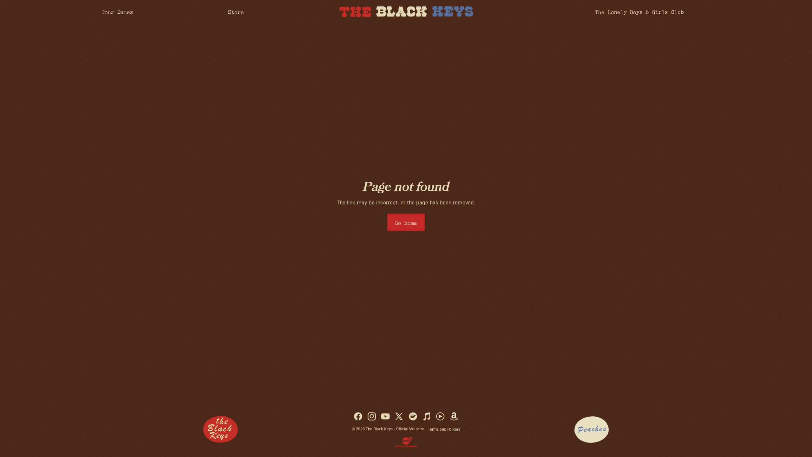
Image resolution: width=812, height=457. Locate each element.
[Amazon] (454, 416)
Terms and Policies (444, 429)
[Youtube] (385, 416)
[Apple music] (427, 416)
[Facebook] (358, 416)
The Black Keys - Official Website (395, 429)
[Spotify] (413, 416)
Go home (406, 222)
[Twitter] (399, 416)
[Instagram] (372, 416)
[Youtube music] (440, 416)
